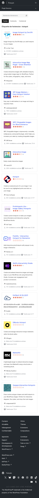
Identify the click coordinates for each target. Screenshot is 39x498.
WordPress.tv (7, 449)
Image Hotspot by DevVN (22, 32)
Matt (4, 458)
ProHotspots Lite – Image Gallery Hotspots (22, 207)
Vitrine (22, 421)
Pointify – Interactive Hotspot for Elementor (21, 237)
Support (4, 440)
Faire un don (25, 443)
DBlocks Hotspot (19, 322)
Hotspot (16, 177)
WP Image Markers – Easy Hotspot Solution (21, 93)
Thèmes (23, 424)
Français (9, 473)
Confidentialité (6, 431)
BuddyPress (7, 465)
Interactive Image (19, 152)
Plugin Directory (6, 8)
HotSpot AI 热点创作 (20, 295)
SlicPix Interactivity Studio (23, 263)
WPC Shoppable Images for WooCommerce (22, 123)
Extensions (24, 428)
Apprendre (5, 437)
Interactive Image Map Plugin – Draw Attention (22, 64)
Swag (23, 446)
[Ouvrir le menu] (36, 2)
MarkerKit (16, 353)
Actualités (5, 424)
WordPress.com (8, 455)
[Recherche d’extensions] (26, 15)
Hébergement (6, 428)
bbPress (5, 461)
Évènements (24, 440)
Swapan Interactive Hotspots (24, 385)
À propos (5, 421)
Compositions (24, 431)
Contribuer (23, 437)
